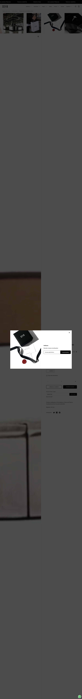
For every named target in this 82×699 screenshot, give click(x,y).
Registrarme (65, 352)
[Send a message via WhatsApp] (79, 696)
